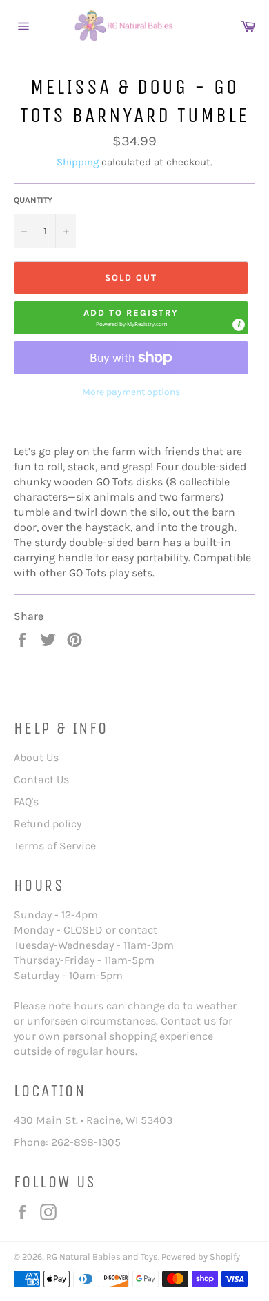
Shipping (78, 162)
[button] (131, 317)
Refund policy (47, 823)
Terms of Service (55, 845)
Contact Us (41, 779)
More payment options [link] (131, 392)
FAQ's (26, 801)
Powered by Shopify (200, 1256)
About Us (36, 757)
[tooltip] (238, 325)
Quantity (33, 200)
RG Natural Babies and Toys (102, 1256)
